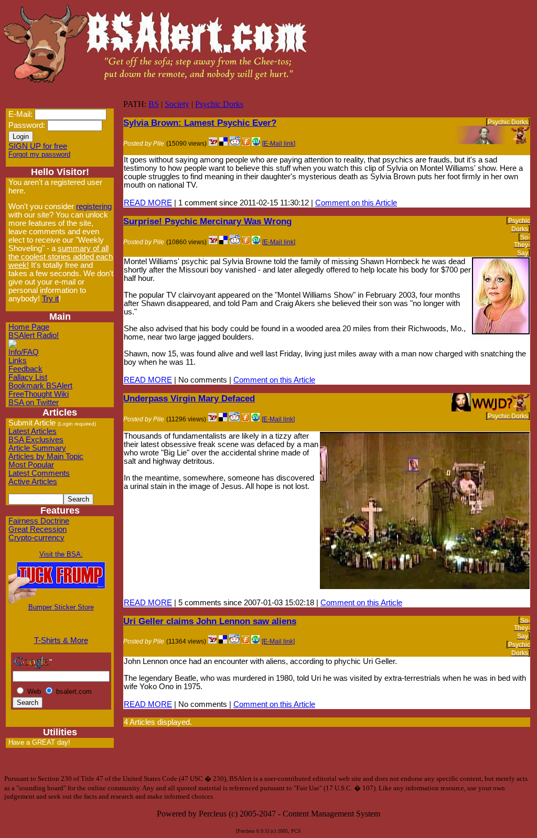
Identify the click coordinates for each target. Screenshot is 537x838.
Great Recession (37, 529)
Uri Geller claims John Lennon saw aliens (209, 621)
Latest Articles (32, 431)
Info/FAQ (23, 352)
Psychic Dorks (219, 104)
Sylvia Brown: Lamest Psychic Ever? (199, 122)
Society (177, 104)
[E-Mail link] (278, 143)
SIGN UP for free (37, 146)
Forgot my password (39, 154)
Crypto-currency (36, 538)
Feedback (25, 369)
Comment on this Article (356, 203)
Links (17, 360)
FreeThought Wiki (38, 394)
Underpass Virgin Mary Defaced (189, 398)
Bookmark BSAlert (40, 386)
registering (94, 206)
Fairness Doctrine (38, 521)
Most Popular (31, 465)
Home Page (28, 327)
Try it (50, 299)
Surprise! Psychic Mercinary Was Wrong (207, 221)
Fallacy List (27, 377)
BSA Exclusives (35, 440)
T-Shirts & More (61, 640)
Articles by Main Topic (45, 456)
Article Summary (37, 448)
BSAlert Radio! (33, 335)
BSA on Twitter (33, 402)
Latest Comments (39, 473)
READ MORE (148, 203)
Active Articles (32, 481)
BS (153, 104)
